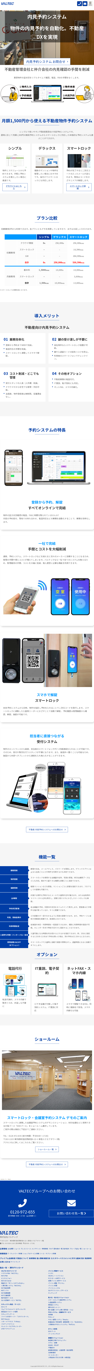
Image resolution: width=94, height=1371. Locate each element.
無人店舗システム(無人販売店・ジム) (60, 1310)
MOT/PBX (4, 1276)
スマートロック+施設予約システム (59, 1300)
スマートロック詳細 (78, 187)
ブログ (51, 1249)
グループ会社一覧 (76, 1249)
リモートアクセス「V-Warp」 (11, 1321)
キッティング (52, 1293)
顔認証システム (53, 1305)
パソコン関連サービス (55, 1271)
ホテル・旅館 (52, 1343)
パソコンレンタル (54, 1288)
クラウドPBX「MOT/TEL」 (10, 1273)
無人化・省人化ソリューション (58, 1297)
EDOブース (52, 1331)
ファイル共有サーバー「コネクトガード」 (15, 1316)
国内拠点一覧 (58, 1249)
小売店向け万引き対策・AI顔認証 (59, 1357)
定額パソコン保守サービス (57, 1281)
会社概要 (11, 1249)
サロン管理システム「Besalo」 (58, 1319)
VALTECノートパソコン (56, 1276)
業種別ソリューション (55, 1338)
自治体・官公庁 (53, 1345)
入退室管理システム (55, 1302)
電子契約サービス (7, 1298)
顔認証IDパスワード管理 (9, 1312)
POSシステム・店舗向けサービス (59, 1312)
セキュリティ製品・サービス (10, 1304)
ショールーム (86, 1249)
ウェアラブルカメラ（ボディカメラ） (13, 1309)
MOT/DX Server (6, 1281)
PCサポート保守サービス (56, 1278)
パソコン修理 (52, 1285)
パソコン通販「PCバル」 (56, 1283)
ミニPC (50, 1273)
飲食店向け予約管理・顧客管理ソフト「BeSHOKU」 (65, 1322)
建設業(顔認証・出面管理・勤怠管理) (60, 1350)
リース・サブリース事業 (48, 1253)
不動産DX (51, 1347)
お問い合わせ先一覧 (70, 1213)
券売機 (50, 1314)
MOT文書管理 (5, 1295)
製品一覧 (3, 1267)
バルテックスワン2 (7, 1324)
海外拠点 (66, 1249)
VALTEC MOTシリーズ (9, 1271)
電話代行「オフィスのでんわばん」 (13, 1283)
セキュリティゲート (8, 1314)
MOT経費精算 (5, 1293)
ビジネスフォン (6, 1278)
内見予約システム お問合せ (45, 61)
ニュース (17, 1249)
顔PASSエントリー (54, 1307)
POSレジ (51, 1317)
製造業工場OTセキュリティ (57, 1340)
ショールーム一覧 (46, 1149)
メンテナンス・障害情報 (40, 1249)
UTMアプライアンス (8, 1329)
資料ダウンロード (17, 1267)
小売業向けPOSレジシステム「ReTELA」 (62, 1324)
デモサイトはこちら (14, 187)
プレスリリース (26, 1249)
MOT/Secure (5, 1319)
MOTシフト (5, 1290)
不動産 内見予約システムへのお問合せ (46, 829)
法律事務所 (52, 1352)
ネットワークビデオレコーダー (11, 1326)
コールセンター (53, 1355)
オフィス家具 (52, 1329)
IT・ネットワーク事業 (15, 1253)
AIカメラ (4, 1307)
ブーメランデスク (54, 1334)
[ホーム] (7, 4)
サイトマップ (15, 1262)
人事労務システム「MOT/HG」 (11, 1285)
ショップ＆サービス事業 (31, 1253)
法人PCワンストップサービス (58, 1290)
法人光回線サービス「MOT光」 (11, 1300)
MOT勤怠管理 (5, 1288)
